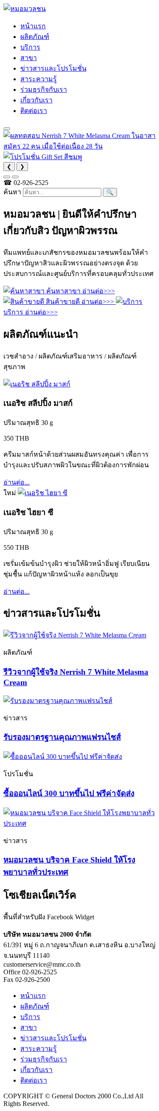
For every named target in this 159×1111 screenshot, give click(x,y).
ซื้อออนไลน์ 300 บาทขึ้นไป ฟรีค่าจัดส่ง (68, 793)
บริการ (30, 47)
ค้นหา (12, 192)
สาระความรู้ (38, 79)
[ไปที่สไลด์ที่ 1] (6, 177)
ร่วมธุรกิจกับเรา (43, 89)
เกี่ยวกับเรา (36, 100)
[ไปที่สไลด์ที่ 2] (15, 177)
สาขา (28, 57)
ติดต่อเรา (33, 110)
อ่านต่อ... (16, 482)
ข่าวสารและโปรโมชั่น (53, 68)
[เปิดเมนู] (6, 128)
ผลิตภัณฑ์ (34, 36)
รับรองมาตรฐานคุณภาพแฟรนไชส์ (62, 737)
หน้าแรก (33, 26)
